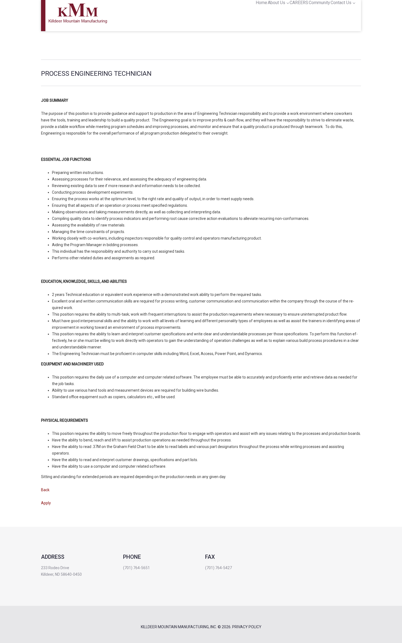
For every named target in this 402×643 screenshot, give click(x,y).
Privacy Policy (246, 627)
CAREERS (299, 2)
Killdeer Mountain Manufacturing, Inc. (179, 627)
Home (261, 2)
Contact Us (341, 2)
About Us (276, 2)
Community (319, 2)
